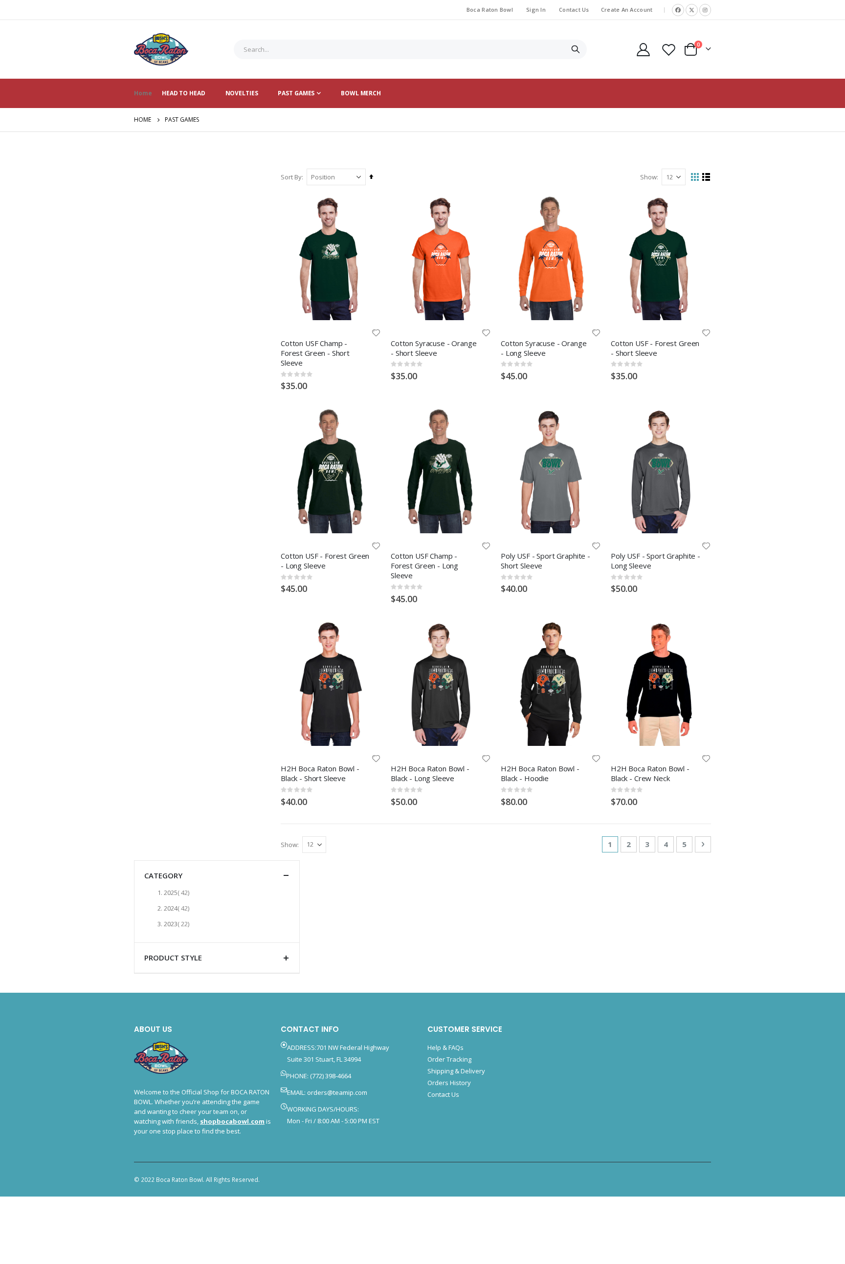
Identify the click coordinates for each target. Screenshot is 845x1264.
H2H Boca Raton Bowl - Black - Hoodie (540, 773)
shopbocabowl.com (232, 1121)
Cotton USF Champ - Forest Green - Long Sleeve (424, 566)
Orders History (449, 1082)
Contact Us (574, 9)
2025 (178, 892)
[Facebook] (678, 10)
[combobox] (410, 49)
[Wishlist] (669, 49)
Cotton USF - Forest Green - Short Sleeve (655, 348)
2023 (178, 923)
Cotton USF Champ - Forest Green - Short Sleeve (315, 353)
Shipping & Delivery (456, 1071)
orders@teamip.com (337, 1092)
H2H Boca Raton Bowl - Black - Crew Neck (650, 773)
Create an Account (627, 9)
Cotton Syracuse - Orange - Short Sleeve (433, 348)
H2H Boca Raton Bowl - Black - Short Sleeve (320, 773)
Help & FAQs (445, 1047)
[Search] (575, 49)
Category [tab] (163, 875)
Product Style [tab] (173, 957)
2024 (178, 908)
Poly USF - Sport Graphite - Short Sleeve (545, 560)
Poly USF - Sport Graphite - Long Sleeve (655, 560)
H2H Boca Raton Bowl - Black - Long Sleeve (430, 773)
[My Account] (643, 49)
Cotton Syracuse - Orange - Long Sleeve (543, 348)
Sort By (291, 177)
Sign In (536, 9)
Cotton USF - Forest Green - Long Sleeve (325, 560)
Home (142, 119)
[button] (376, 333)
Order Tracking (449, 1059)
